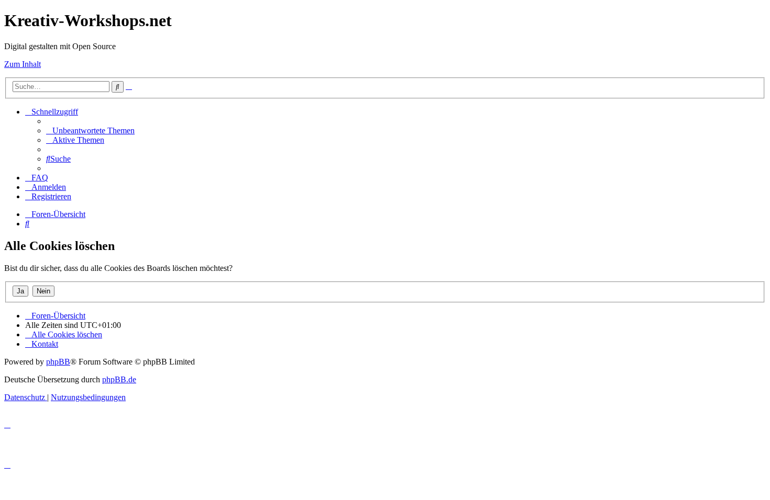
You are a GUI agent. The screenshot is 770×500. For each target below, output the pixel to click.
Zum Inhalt (22, 64)
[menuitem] (90, 130)
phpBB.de (119, 379)
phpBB (58, 361)
